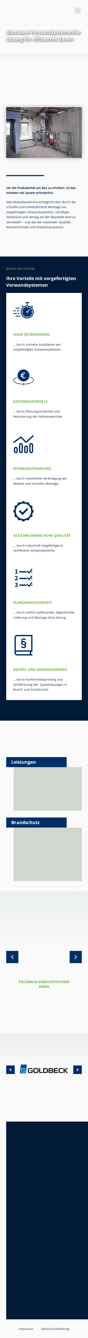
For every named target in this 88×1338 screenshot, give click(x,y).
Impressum (26, 1329)
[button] (12, 957)
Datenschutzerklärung (55, 1329)
